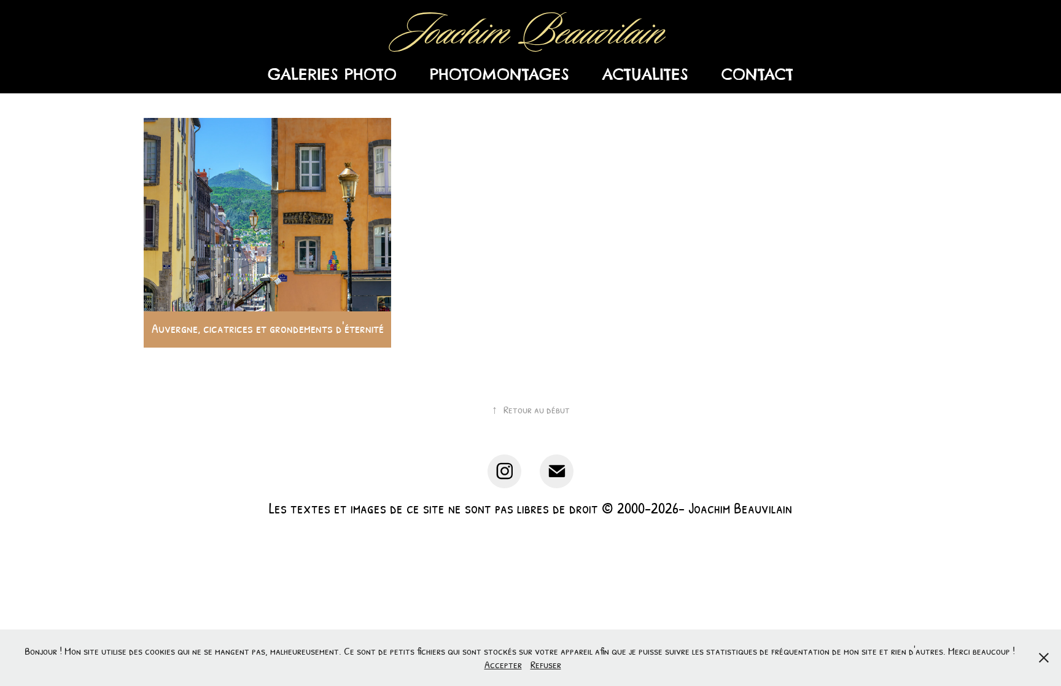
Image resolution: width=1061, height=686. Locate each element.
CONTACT (757, 74)
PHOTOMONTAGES (499, 74)
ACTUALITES (645, 74)
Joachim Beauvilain (530, 32)
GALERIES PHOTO (332, 74)
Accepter (503, 664)
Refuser (545, 664)
